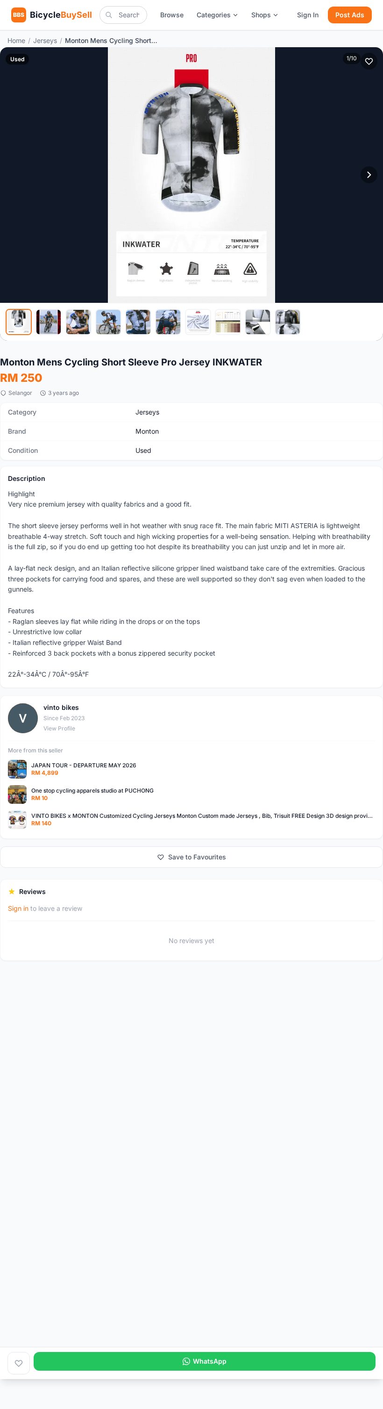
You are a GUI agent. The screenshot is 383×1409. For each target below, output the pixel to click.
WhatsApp (210, 1361)
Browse (172, 15)
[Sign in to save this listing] (369, 61)
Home (16, 40)
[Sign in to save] (18, 1363)
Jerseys (45, 40)
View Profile (59, 728)
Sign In (308, 15)
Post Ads (349, 15)
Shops (261, 15)
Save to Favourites (197, 857)
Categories (214, 15)
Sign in (18, 908)
